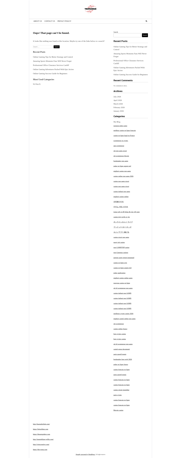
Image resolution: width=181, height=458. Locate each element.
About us (37, 21)
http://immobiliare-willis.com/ (43, 439)
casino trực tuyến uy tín (122, 217)
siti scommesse (119, 324)
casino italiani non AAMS (122, 293)
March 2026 (118, 104)
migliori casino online (121, 197)
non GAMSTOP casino (121, 247)
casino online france (120, 329)
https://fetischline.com (40, 429)
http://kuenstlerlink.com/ (41, 424)
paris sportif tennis (120, 354)
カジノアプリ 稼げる (121, 232)
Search (116, 32)
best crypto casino (120, 334)
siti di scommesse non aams (123, 288)
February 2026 (119, 107)
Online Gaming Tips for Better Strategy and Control (53, 57)
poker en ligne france (121, 364)
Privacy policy (64, 21)
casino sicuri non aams (121, 237)
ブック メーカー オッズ (122, 227)
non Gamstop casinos (121, 252)
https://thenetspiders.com (41, 434)
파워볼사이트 (119, 202)
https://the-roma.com (40, 449)
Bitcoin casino (118, 410)
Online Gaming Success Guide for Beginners (50, 73)
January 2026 (119, 111)
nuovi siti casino (119, 242)
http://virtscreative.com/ (41, 444)
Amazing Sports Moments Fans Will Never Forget (52, 61)
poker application (119, 273)
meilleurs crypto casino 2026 (123, 314)
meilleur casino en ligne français (125, 130)
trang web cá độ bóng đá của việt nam (127, 212)
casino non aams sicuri (121, 181)
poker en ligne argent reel (122, 166)
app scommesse (119, 146)
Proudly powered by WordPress (85, 454)
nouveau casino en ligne (122, 283)
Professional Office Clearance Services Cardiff (51, 65)
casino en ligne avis (120, 263)
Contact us (49, 21)
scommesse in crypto (121, 141)
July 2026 (117, 97)
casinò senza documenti (122, 349)
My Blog (35, 84)
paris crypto (118, 395)
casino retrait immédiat (121, 390)
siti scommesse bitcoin (121, 156)
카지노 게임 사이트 (121, 207)
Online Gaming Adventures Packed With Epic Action (53, 69)
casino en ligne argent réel (123, 268)
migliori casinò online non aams (124, 319)
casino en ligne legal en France (124, 135)
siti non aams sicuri (120, 151)
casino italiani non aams (122, 191)
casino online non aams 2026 (123, 176)
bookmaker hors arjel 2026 (123, 359)
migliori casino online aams (123, 278)
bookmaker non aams (121, 161)
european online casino (120, 126)
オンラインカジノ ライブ (123, 222)
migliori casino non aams (122, 171)
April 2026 (118, 100)
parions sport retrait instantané (124, 258)
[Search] (146, 21)
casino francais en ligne (122, 369)
